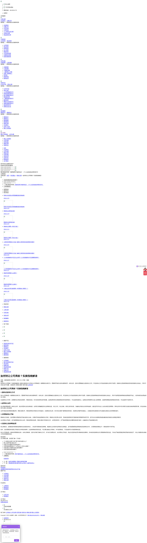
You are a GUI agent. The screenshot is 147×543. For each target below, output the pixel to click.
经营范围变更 (7, 56)
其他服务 (3, 111)
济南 (9, 469)
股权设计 (3, 112)
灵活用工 (6, 125)
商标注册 (6, 123)
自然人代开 (7, 126)
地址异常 (6, 363)
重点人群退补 (7, 128)
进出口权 (9, 84)
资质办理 (6, 156)
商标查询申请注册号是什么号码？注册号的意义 (21, 463)
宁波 (19, 469)
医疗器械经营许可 (8, 95)
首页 (5, 148)
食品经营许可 (7, 105)
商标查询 (6, 121)
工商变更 (3, 39)
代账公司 (6, 370)
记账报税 (3, 62)
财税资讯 (6, 487)
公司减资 (6, 360)
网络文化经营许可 (8, 101)
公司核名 (6, 331)
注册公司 (9, 20)
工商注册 (3, 19)
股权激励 (6, 120)
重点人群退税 (7, 351)
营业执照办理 (7, 34)
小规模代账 (7, 70)
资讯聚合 (12, 175)
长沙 (16, 469)
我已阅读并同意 (10, 184)
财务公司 (6, 368)
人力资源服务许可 (8, 92)
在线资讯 (6, 518)
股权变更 (6, 51)
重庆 (4, 469)
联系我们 (6, 496)
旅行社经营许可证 (8, 362)
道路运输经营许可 (8, 103)
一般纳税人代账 (8, 72)
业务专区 (6, 157)
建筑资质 (6, 100)
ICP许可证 (3, 84)
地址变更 (9, 40)
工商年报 (6, 30)
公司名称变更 (7, 53)
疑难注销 (6, 365)
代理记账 (3, 61)
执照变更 (6, 48)
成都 (2, 469)
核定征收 (6, 345)
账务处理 (6, 78)
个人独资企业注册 (8, 31)
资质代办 (3, 82)
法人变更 (6, 50)
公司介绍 (6, 494)
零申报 (5, 75)
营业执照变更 (7, 367)
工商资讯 (6, 485)
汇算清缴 (9, 62)
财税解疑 (6, 489)
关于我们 (6, 161)
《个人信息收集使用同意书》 (31, 172)
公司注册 (11, 134)
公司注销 (6, 28)
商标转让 (9, 112)
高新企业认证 (7, 106)
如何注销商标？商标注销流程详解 (18, 461)
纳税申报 (6, 76)
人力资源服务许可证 (9, 328)
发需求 (5, 13)
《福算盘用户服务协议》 (16, 172)
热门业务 (3, 132)
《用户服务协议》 (19, 454)
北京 (14, 469)
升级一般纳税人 (8, 73)
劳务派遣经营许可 (8, 93)
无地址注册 (7, 33)
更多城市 (3, 467)
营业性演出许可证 (8, 343)
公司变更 (3, 40)
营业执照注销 (7, 371)
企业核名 (3, 20)
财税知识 (6, 159)
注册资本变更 (7, 55)
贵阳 (7, 469)
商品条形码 (7, 97)
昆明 (11, 469)
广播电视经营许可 (8, 98)
